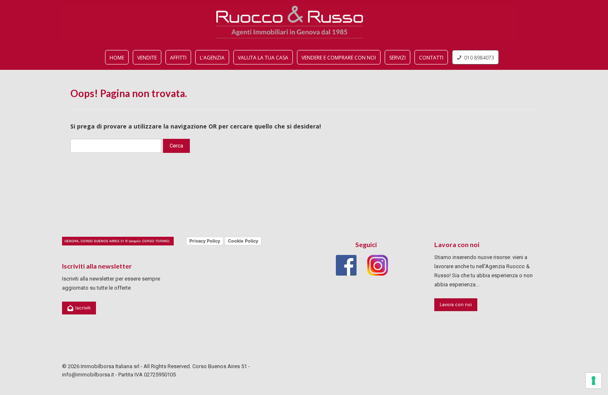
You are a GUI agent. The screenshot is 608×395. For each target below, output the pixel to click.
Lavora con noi (456, 304)
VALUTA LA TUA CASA (263, 57)
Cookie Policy (243, 241)
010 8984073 (479, 57)
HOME (117, 57)
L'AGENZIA (212, 57)
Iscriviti (83, 308)
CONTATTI (431, 57)
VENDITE (147, 57)
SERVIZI (397, 57)
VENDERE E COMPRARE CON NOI (339, 57)
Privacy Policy (204, 241)
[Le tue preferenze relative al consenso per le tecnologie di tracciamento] (593, 380)
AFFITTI (178, 57)
